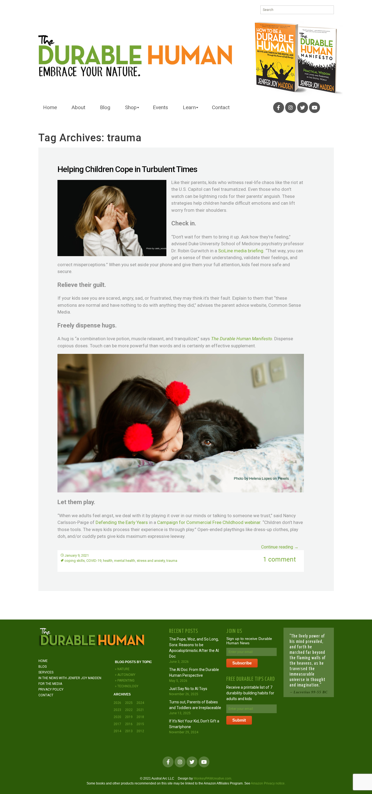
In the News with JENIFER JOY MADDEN (69, 678)
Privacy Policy (50, 689)
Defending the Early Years (122, 522)
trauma (171, 561)
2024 (140, 703)
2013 (129, 731)
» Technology (126, 686)
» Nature (122, 669)
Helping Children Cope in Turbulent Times (127, 169)
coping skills (75, 561)
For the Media (50, 684)
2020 (117, 717)
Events (160, 107)
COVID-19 (93, 561)
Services (45, 672)
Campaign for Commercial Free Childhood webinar (208, 522)
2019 (129, 717)
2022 (129, 710)
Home (50, 107)
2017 (117, 724)
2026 (117, 703)
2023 (117, 710)
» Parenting (125, 680)
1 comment (279, 559)
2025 (129, 703)
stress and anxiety (151, 561)
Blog (105, 107)
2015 (140, 724)
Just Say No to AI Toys (188, 688)
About (78, 107)
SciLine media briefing (240, 250)
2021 (140, 710)
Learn (189, 107)
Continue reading (279, 547)
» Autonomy (125, 675)
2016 (129, 724)
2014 (117, 731)
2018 (140, 717)
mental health (124, 561)
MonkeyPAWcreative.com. (213, 778)
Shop (131, 107)
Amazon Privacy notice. (268, 783)
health (107, 561)
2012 (140, 731)
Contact (221, 107)
